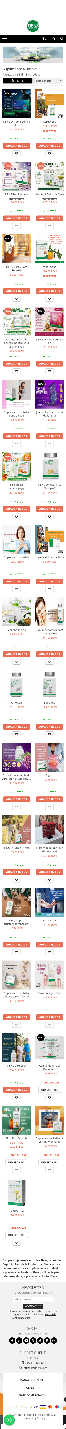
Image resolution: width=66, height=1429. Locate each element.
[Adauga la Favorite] (16, 153)
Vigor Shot (49, 267)
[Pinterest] (19, 1340)
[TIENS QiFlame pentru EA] (49, 321)
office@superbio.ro (35, 1368)
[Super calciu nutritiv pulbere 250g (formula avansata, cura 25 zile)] (16, 975)
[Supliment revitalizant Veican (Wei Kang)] (49, 1120)
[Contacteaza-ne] (44, 38)
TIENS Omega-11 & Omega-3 (49, 486)
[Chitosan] (16, 684)
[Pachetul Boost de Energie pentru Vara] (16, 321)
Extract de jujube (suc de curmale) (49, 849)
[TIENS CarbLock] (16, 1047)
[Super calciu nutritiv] (16, 539)
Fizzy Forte (49, 920)
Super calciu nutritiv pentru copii (16, 413)
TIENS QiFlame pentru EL (16, 123)
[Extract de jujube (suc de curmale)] (49, 829)
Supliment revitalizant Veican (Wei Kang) (49, 1140)
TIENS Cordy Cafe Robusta (16, 268)
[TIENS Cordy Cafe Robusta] (16, 248)
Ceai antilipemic (16, 630)
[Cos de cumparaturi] (53, 38)
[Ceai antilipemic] (16, 611)
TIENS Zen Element (16, 194)
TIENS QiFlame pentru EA (49, 341)
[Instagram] (54, 1340)
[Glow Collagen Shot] (49, 975)
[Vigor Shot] (49, 248)
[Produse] (5, 39)
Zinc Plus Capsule (16, 1138)
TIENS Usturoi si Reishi (16, 848)
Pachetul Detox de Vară (49, 194)
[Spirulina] (49, 684)
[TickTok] (40, 1340)
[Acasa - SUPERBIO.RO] (33, 26)
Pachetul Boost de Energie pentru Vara (16, 341)
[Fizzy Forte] (49, 902)
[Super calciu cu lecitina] (49, 539)
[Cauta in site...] (62, 38)
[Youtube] (26, 1340)
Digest (49, 775)
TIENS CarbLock (16, 1065)
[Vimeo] (47, 1340)
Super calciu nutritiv (16, 557)
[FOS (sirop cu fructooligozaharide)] (16, 902)
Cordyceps (49, 121)
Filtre (19, 80)
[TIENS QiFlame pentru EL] (16, 103)
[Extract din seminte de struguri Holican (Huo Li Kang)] (16, 757)
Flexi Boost (16, 484)
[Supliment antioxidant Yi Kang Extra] (49, 611)
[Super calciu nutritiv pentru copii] (16, 394)
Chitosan (16, 702)
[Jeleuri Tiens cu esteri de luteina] (49, 394)
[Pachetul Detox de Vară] (49, 176)
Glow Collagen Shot (49, 993)
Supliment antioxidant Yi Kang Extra (49, 631)
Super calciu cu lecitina (49, 557)
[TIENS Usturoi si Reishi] (16, 829)
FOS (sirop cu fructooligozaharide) (16, 922)
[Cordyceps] (49, 103)
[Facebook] (12, 1340)
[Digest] (49, 757)
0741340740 (35, 1363)
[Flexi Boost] (16, 466)
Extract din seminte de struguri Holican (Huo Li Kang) (16, 776)
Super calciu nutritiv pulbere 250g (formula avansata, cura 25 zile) (16, 994)
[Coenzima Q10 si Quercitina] (49, 1047)
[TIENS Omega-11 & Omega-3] (49, 466)
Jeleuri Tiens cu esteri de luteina (49, 413)
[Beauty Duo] (16, 1192)
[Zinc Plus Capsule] (16, 1120)
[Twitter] (33, 1340)
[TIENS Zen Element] (16, 176)
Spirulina (49, 702)
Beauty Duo (17, 1211)
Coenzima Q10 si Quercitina (49, 1067)
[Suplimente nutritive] (33, 55)
